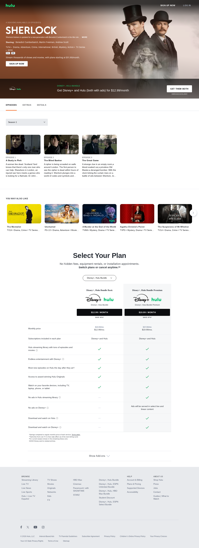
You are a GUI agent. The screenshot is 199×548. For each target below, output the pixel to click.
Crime (34, 47)
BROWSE (26, 477)
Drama (16, 47)
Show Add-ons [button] (97, 456)
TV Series (80, 47)
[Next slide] (193, 212)
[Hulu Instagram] (43, 527)
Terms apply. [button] (76, 434)
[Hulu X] (30, 527)
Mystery (62, 47)
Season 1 (12, 122)
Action (70, 47)
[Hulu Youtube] (38, 527)
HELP (129, 477)
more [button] (84, 37)
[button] (11, 104)
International (44, 47)
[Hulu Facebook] (23, 527)
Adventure (25, 47)
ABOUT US (158, 477)
